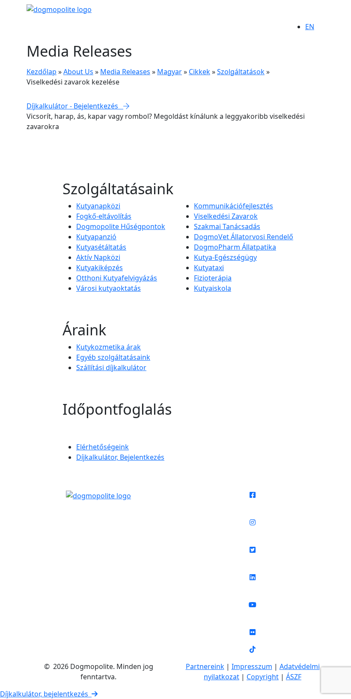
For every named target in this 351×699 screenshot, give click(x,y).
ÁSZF (293, 676)
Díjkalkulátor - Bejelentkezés (75, 106)
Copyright (263, 676)
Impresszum (252, 666)
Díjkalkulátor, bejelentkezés (46, 694)
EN (309, 26)
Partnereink (205, 666)
